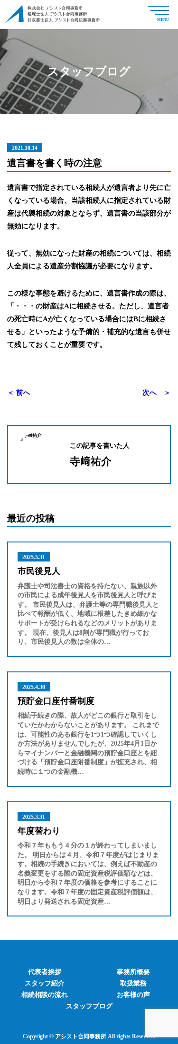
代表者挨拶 (44, 971)
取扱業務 (133, 983)
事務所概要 (133, 971)
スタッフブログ (89, 1006)
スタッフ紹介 (45, 983)
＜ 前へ (18, 392)
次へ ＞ (156, 392)
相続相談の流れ (44, 994)
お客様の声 (133, 994)
